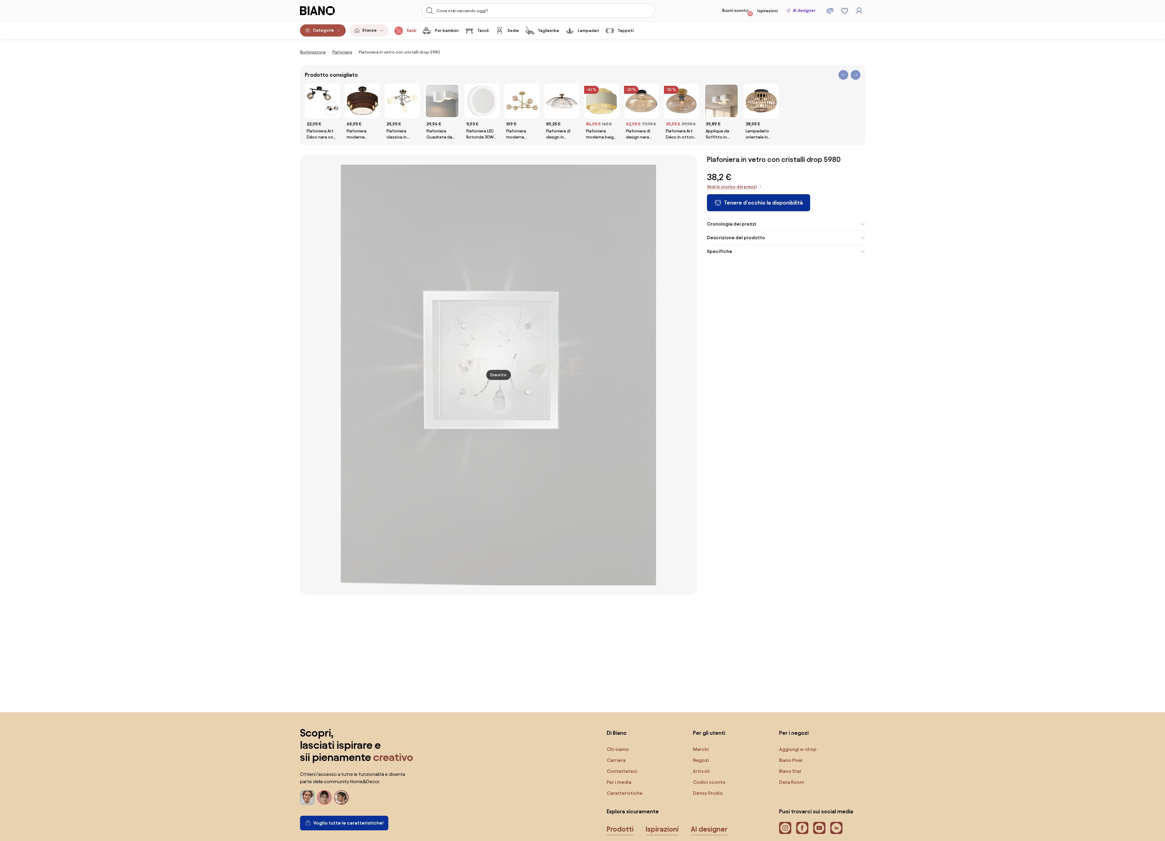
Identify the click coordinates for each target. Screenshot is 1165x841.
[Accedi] (859, 11)
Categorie (323, 30)
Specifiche (719, 251)
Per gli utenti (709, 733)
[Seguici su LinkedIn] (836, 828)
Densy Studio (708, 793)
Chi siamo (618, 749)
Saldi (411, 30)
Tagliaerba (548, 30)
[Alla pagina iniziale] (329, 10)
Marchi (701, 749)
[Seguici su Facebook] (802, 828)
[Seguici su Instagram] (785, 828)
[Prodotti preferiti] (844, 11)
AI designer (804, 10)
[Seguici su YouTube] (819, 828)
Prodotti (620, 829)
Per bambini (446, 30)
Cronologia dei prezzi (731, 223)
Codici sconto (709, 782)
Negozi (701, 760)
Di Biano (617, 733)
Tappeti (626, 30)
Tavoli (483, 30)
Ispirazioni (767, 11)
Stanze (369, 30)
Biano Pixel (791, 760)
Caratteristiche (625, 793)
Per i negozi (794, 733)
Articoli (701, 771)
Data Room (791, 782)
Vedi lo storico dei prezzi (732, 186)
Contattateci (622, 771)
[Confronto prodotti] (830, 11)
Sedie (513, 30)
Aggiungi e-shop (798, 749)
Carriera (616, 760)
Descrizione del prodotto (736, 237)
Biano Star (790, 771)
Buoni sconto (737, 12)
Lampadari (588, 30)
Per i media (619, 782)
